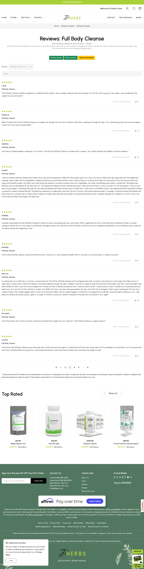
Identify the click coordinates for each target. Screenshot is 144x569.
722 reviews (130, 447)
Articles (25, 18)
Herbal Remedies (59, 527)
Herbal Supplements (43, 527)
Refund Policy (78, 523)
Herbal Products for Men (77, 527)
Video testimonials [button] (86, 58)
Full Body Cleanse (83, 38)
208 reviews (58, 447)
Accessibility (101, 523)
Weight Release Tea (18, 444)
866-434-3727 (62, 478)
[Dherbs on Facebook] (114, 477)
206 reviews (22, 447)
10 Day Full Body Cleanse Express (126, 444)
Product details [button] (56, 58)
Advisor (137, 551)
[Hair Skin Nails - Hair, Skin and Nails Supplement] (54, 421)
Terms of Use (43, 523)
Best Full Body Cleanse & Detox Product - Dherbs (72, 44)
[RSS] (131, 477)
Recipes (37, 18)
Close (11, 560)
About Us (85, 478)
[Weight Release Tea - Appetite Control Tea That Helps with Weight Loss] (18, 421)
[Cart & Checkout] (139, 8)
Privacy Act (67, 523)
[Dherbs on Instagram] (120, 477)
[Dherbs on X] (117, 477)
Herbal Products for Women (98, 527)
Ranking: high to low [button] (18, 67)
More (138, 18)
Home (4, 18)
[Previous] (56, 367)
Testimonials (125, 18)
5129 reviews (94, 447)
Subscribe (38, 481)
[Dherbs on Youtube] (128, 477)
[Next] (88, 367)
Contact (111, 18)
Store (13, 18)
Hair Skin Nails (54, 444)
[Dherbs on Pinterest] (125, 477)
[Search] (134, 8)
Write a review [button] (70, 58)
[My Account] (127, 8)
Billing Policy (90, 523)
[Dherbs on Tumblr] (122, 477)
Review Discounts (88, 491)
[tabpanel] (90, 426)
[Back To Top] (137, 6)
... (83, 367)
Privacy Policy (55, 523)
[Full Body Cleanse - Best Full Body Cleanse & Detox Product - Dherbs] (90, 421)
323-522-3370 (66, 480)
